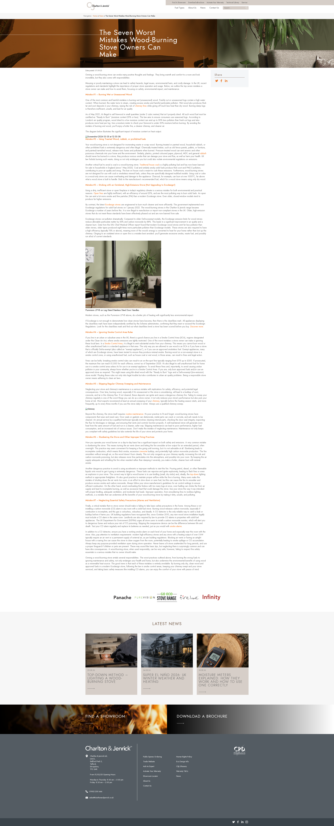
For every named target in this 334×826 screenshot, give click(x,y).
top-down (194, 474)
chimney (155, 400)
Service (244, 2)
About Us (192, 7)
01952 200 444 (95, 791)
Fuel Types (179, 7)
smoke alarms (176, 526)
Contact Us (214, 7)
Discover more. (197, 326)
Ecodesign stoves (113, 204)
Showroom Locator (150, 776)
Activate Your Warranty (215, 2)
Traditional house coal (149, 164)
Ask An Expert (148, 766)
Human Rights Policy (184, 756)
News (202, 7)
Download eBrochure (196, 2)
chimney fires (141, 105)
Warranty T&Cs (182, 771)
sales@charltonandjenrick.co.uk (101, 798)
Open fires (98, 193)
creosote (143, 451)
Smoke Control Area (114, 343)
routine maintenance (134, 413)
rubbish (203, 153)
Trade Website (149, 761)
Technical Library (232, 2)
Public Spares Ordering (152, 756)
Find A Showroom (179, 2)
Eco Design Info (182, 761)
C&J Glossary (181, 766)
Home (95, 16)
